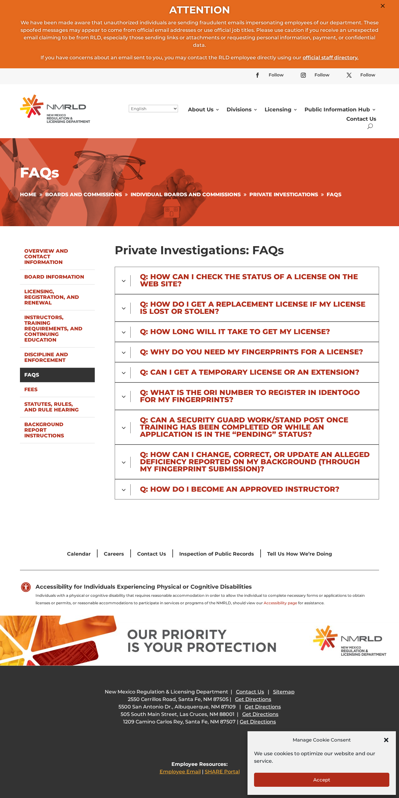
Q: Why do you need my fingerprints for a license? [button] (251, 352)
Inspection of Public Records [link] (216, 554)
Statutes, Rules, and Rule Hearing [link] (51, 407)
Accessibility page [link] (280, 603)
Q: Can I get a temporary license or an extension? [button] (249, 372)
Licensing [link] (278, 109)
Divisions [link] (239, 109)
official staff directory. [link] (330, 58)
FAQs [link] (31, 375)
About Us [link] (201, 109)
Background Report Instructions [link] (44, 430)
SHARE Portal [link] (222, 772)
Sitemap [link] (284, 692)
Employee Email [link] (180, 772)
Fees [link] (30, 389)
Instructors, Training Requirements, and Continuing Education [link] (53, 328)
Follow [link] (276, 75)
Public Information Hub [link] (337, 109)
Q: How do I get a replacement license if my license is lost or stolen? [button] (252, 308)
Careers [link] (114, 554)
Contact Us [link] (361, 119)
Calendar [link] (79, 554)
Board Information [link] (54, 277)
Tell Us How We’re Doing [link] (299, 554)
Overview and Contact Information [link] (46, 256)
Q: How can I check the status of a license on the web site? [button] (249, 280)
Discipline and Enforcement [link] (46, 357)
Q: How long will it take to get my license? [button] (235, 331)
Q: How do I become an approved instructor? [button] (239, 489)
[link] (257, 75)
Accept (321, 780)
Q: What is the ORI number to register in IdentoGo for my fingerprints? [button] (250, 396)
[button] (386, 740)
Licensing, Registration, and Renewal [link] (51, 297)
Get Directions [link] (253, 699)
